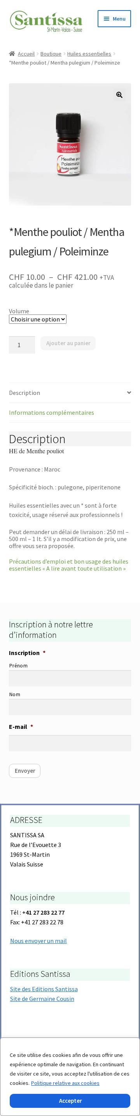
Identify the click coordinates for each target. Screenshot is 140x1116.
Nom (15, 694)
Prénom (18, 665)
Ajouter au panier (68, 343)
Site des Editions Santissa (44, 989)
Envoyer (25, 770)
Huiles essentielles (89, 53)
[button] (119, 95)
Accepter (70, 1100)
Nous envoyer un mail (38, 941)
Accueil (26, 53)
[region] (70, 1076)
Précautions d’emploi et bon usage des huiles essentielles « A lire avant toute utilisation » (68, 564)
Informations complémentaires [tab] (51, 412)
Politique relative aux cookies (65, 1082)
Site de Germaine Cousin (42, 998)
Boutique (50, 53)
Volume (19, 311)
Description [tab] (24, 392)
